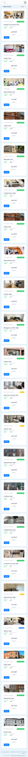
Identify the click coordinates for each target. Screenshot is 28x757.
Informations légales (24, 752)
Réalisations (13, 752)
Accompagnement (5, 752)
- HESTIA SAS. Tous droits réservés (17, 755)
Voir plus (6, 37)
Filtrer (22, 6)
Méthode (19, 752)
